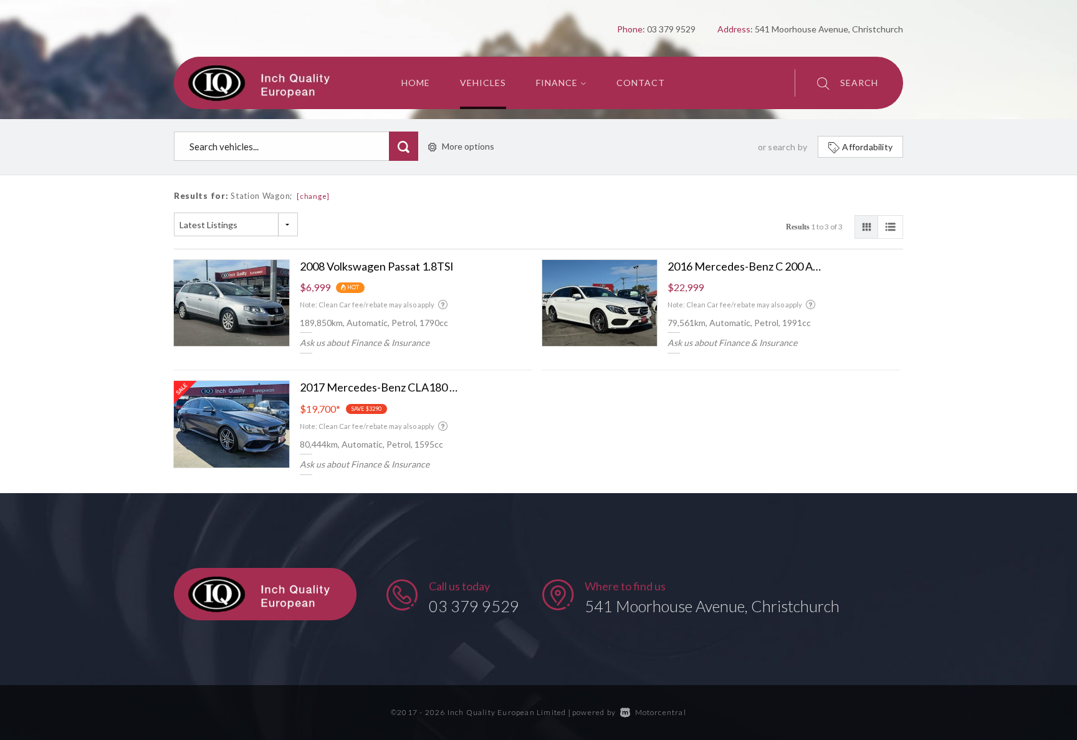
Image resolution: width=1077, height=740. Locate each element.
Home (415, 82)
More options (468, 146)
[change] (313, 196)
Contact (640, 82)
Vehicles (483, 82)
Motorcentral (660, 712)
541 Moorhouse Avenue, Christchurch (712, 606)
